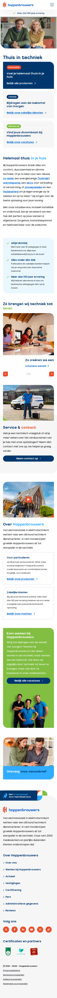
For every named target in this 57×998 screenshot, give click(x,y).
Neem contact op (27, 458)
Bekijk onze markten (19, 613)
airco (30, 183)
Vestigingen (12, 883)
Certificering (13, 890)
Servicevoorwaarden (13, 974)
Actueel (10, 876)
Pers (8, 897)
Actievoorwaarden (12, 979)
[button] (5, 374)
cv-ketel (8, 178)
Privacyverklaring (11, 970)
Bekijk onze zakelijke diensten (25, 112)
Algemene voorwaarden (15, 983)
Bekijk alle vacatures (27, 680)
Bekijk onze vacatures (20, 142)
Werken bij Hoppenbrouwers (23, 869)
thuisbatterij (10, 191)
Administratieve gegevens (21, 903)
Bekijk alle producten (20, 83)
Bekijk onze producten (20, 579)
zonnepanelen (33, 187)
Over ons (11, 862)
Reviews (10, 910)
